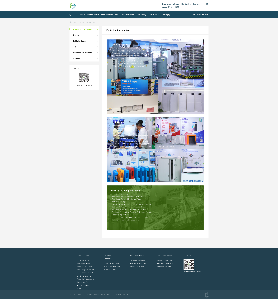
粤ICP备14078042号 (122, 294)
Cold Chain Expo (127, 15)
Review (76, 35)
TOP (75, 47)
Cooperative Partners (82, 53)
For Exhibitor (87, 15)
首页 (71, 22)
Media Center (113, 15)
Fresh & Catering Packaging (159, 15)
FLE (77, 15)
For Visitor (100, 15)
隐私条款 (81, 294)
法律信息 (73, 294)
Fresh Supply (141, 15)
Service (76, 58)
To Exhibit (197, 14)
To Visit (205, 14)
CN (207, 4)
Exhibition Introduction (82, 29)
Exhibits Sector (79, 41)
